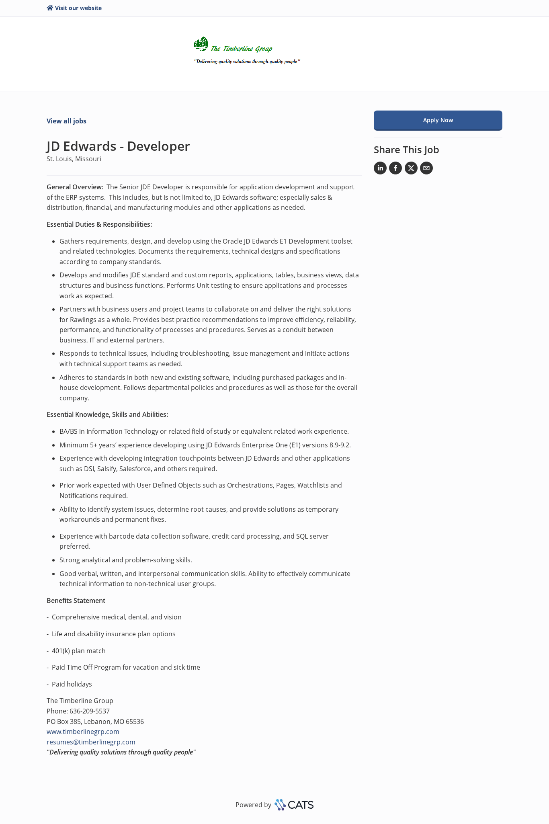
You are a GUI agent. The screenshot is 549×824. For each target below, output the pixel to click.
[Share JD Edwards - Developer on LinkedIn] (380, 170)
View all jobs (66, 121)
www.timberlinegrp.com (83, 731)
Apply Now (438, 120)
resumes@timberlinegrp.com (91, 742)
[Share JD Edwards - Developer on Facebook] (395, 170)
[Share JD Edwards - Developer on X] (411, 170)
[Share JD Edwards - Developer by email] (426, 170)
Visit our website (78, 8)
